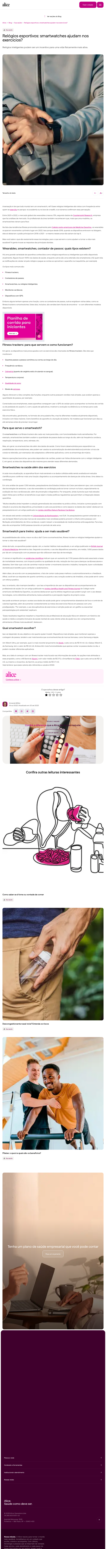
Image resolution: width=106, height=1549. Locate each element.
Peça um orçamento (53, 1254)
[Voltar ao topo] (99, 1519)
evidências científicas (34, 558)
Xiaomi (34, 658)
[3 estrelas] (53, 695)
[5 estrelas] (61, 695)
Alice (4, 23)
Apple (60, 642)
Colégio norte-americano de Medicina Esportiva (71, 227)
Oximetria (9, 371)
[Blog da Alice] (6, 6)
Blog (10, 23)
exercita (13, 209)
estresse (16, 389)
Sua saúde (18, 23)
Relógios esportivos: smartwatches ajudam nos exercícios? (45, 23)
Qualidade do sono (13, 383)
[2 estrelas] (50, 695)
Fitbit (77, 658)
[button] (53, 1458)
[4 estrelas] (57, 695)
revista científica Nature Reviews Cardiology (56, 510)
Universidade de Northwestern (45, 515)
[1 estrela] (46, 695)
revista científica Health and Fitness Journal (62, 588)
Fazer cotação (88, 5)
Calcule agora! (53, 732)
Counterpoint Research (82, 215)
